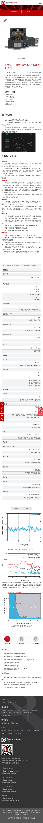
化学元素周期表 (6, 715)
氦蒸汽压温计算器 (6, 713)
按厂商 (14, 702)
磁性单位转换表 (17, 713)
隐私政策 (18, 818)
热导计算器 (25, 710)
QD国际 (10, 730)
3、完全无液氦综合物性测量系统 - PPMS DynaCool (18, 660)
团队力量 (16, 730)
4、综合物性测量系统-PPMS (10, 663)
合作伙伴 (36, 730)
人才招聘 (10, 733)
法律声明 (11, 818)
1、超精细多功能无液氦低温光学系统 (13, 653)
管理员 (25, 818)
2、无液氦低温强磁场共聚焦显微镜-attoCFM (15, 656)
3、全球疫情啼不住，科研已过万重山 (13, 687)
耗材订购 (17, 710)
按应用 (9, 702)
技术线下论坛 (14, 723)
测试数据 (14, 12)
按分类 (3, 702)
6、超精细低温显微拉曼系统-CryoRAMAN (14, 669)
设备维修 (4, 710)
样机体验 (10, 710)
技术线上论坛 (5, 723)
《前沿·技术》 (18, 733)
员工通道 (32, 818)
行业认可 (22, 730)
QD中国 (4, 730)
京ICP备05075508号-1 (22, 812)
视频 (28, 12)
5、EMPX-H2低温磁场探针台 (10, 666)
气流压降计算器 (34, 710)
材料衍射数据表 (28, 713)
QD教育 (4, 733)
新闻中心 (29, 730)
